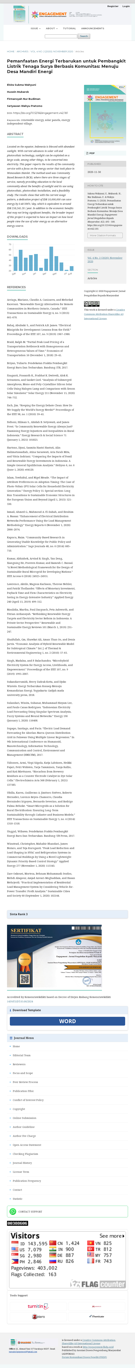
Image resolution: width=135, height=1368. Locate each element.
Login (126, 6)
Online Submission (23, 1118)
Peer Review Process (24, 1082)
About (51, 28)
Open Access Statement (25, 1145)
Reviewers (17, 1064)
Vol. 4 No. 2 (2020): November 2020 (52, 51)
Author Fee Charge (23, 1136)
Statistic (16, 1198)
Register (112, 6)
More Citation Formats (103, 235)
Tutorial (69, 28)
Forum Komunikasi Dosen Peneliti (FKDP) (84, 1357)
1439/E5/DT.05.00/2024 (20, 1001)
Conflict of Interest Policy (27, 1100)
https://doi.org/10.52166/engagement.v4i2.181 (40, 113)
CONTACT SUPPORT (30, 1211)
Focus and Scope (21, 1073)
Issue (35, 28)
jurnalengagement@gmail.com (23, 1351)
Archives (22, 51)
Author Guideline (22, 1127)
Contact (16, 1189)
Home (10, 51)
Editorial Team (20, 1055)
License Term (19, 1171)
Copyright (17, 1109)
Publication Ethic (22, 1091)
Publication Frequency (25, 1180)
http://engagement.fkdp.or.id (98, 1346)
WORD (67, 1021)
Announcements (92, 28)
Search (84, 36)
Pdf (92, 153)
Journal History (21, 1162)
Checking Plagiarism (24, 1154)
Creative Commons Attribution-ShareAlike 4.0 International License (104, 314)
